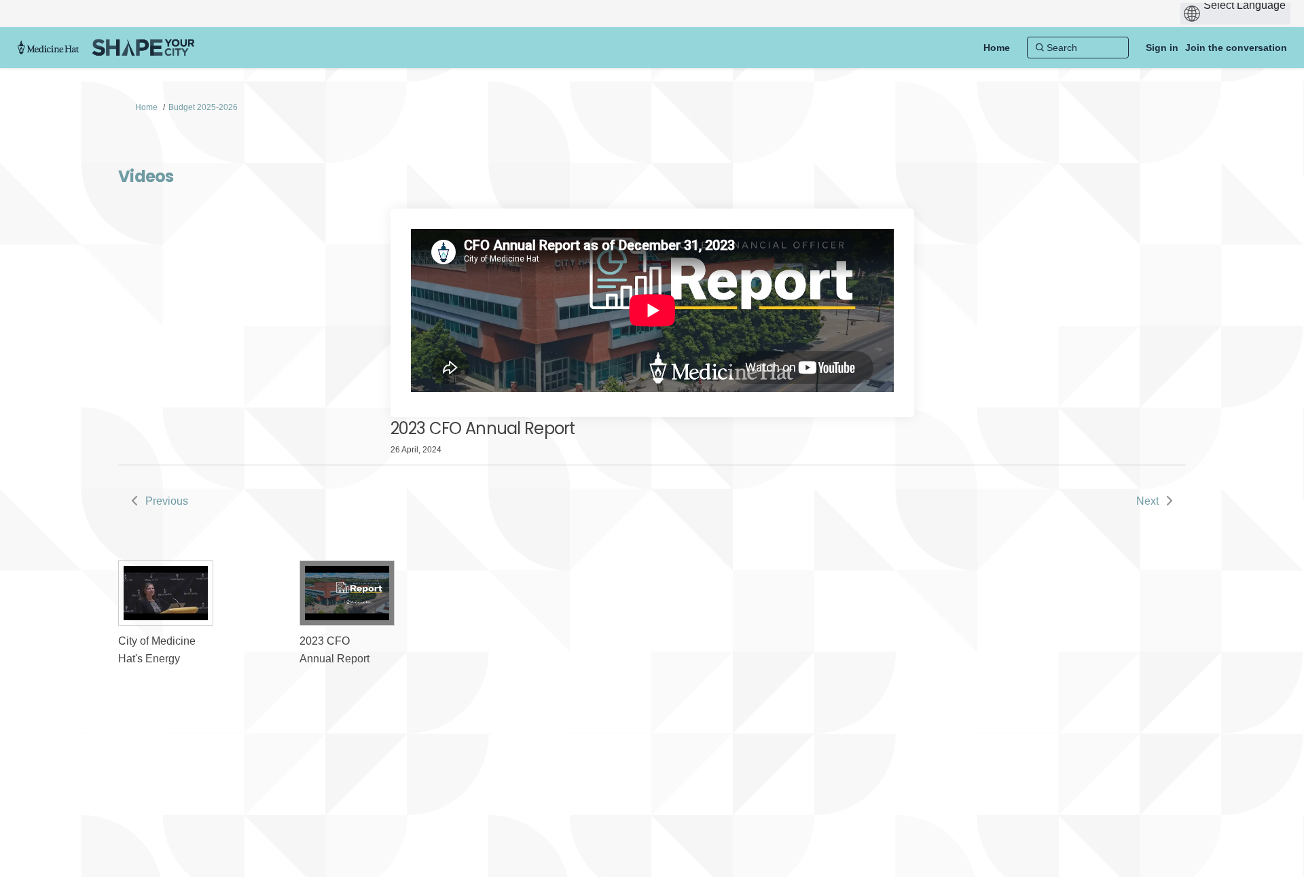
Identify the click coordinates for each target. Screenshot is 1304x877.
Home (146, 107)
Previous (166, 501)
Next (1147, 501)
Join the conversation (1236, 47)
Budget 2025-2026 (203, 107)
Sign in (1162, 47)
